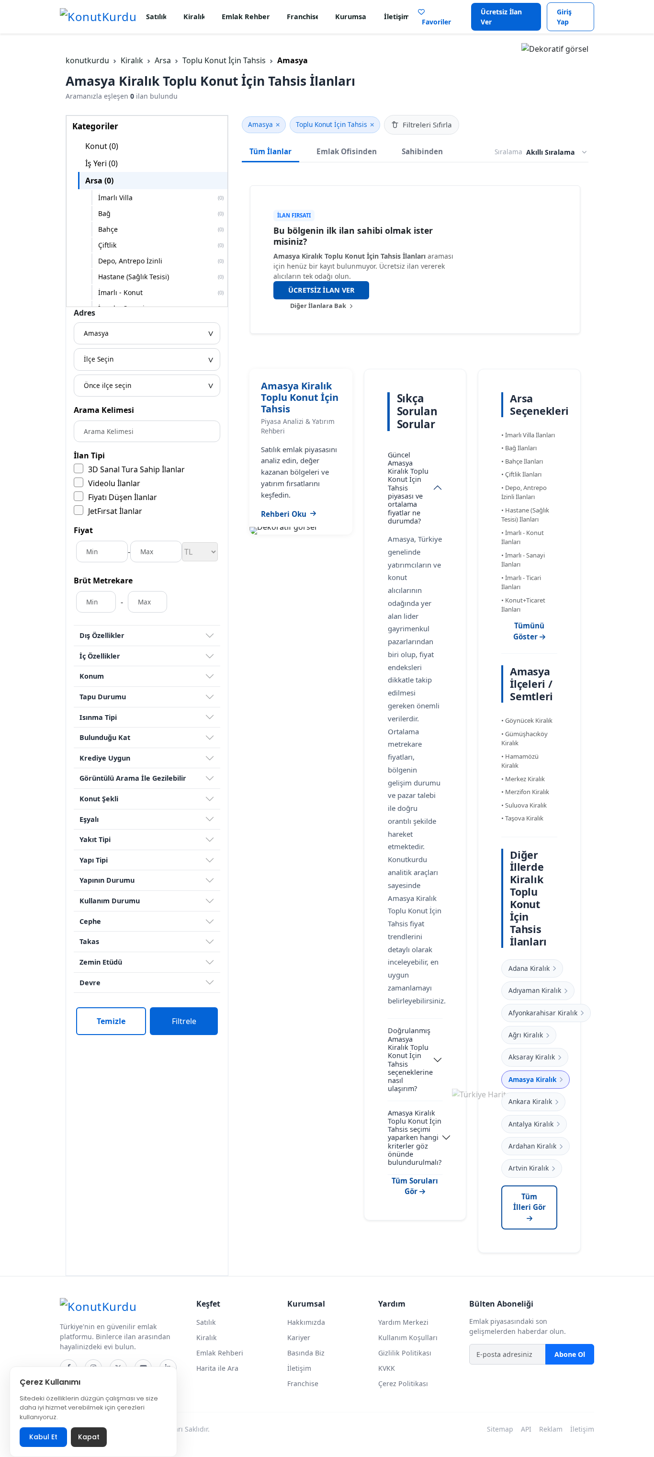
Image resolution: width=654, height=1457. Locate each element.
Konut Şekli (98, 798)
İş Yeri (101, 163)
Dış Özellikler (101, 635)
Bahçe (161, 229)
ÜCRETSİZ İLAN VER (321, 290)
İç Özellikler (99, 655)
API (526, 1429)
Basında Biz (306, 1352)
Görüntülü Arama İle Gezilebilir (132, 778)
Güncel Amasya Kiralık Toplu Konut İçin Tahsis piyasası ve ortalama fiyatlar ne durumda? (408, 487)
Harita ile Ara (217, 1368)
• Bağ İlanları (519, 448)
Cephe (90, 921)
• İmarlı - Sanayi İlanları (523, 560)
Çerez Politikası (403, 1383)
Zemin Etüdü (100, 962)
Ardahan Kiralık (532, 1145)
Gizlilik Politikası (404, 1352)
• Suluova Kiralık (524, 805)
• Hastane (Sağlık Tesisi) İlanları (525, 515)
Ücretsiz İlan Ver (501, 16)
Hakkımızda (306, 1322)
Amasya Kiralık (532, 1079)
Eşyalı (89, 819)
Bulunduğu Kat (104, 737)
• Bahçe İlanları (522, 461)
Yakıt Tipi (95, 839)
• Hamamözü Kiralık (520, 761)
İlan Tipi (89, 455)
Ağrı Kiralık (525, 1034)
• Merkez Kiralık (523, 778)
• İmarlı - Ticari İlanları (521, 582)
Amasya (260, 124)
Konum (91, 676)
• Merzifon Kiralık (525, 791)
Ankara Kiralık (530, 1101)
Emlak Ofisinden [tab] (346, 151)
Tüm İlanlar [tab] (270, 151)
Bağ (161, 213)
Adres (84, 312)
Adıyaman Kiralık (534, 990)
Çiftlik (161, 245)
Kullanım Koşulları (408, 1337)
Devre (90, 982)
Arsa (163, 60)
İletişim (396, 16)
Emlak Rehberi (246, 16)
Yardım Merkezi (403, 1322)
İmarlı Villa (161, 197)
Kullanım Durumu (109, 900)
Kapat (89, 1437)
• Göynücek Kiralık (527, 720)
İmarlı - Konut (161, 292)
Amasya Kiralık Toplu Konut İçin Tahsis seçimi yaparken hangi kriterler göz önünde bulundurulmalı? (414, 1137)
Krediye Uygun (104, 758)
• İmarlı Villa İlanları (528, 435)
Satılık (156, 16)
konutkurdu (87, 60)
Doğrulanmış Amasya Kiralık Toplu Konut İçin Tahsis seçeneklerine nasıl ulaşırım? (410, 1059)
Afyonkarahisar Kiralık (542, 1012)
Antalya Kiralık (530, 1123)
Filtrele (184, 1021)
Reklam (551, 1429)
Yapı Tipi (93, 860)
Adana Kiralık (529, 968)
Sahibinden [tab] (422, 151)
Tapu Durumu (102, 696)
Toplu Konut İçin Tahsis (224, 60)
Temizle (111, 1021)
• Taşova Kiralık (522, 818)
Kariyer (298, 1337)
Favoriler (434, 21)
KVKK (386, 1368)
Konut (101, 146)
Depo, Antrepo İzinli (161, 260)
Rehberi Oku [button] (283, 514)
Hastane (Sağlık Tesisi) (161, 276)
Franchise (302, 16)
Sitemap (500, 1429)
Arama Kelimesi (104, 410)
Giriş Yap (564, 16)
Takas (89, 941)
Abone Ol (569, 1354)
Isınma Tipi (98, 717)
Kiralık (194, 16)
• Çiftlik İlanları (521, 474)
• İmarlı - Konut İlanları (522, 537)
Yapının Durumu (107, 880)
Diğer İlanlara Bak (319, 305)
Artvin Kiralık (528, 1167)
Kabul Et (43, 1437)
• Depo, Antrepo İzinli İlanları (524, 492)
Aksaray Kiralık (531, 1056)
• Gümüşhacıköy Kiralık (524, 738)
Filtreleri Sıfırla (427, 124)
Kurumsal (350, 16)
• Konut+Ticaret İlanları (523, 605)
